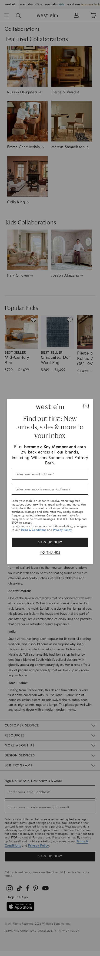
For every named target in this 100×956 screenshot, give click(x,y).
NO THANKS (50, 553)
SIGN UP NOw (50, 542)
